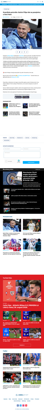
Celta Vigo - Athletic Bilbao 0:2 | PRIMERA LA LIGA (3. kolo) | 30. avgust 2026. (21, 306)
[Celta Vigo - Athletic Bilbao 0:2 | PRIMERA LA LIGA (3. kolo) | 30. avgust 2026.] (22, 291)
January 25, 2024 (15, 77)
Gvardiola (30, 66)
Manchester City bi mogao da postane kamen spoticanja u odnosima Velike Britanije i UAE (30, 176)
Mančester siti (20, 137)
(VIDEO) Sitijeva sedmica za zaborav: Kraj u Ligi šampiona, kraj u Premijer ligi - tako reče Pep (15, 105)
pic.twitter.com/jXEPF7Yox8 (23, 75)
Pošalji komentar (31, 162)
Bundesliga (25, 230)
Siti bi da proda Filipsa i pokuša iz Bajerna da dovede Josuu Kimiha (31, 234)
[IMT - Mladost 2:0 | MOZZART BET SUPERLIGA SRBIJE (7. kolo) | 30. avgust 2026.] (12, 316)
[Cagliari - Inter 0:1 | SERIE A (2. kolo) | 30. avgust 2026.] (32, 333)
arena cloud (14, 399)
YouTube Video (7, 278)
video (10, 399)
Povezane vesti (7, 101)
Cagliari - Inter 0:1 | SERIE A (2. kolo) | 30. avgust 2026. (31, 340)
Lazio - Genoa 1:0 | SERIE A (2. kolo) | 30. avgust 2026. (31, 323)
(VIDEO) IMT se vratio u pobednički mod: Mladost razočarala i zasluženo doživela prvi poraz (11, 387)
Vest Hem (27, 137)
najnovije (5, 399)
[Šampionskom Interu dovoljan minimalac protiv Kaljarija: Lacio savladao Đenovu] (32, 378)
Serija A (24, 383)
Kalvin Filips (12, 137)
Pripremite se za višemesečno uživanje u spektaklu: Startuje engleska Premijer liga (12, 253)
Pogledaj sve (38, 169)
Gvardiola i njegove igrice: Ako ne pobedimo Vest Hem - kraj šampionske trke (35, 105)
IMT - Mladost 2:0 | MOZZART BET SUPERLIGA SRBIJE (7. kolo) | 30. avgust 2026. (11, 324)
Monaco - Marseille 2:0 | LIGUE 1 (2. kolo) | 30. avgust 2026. (11, 340)
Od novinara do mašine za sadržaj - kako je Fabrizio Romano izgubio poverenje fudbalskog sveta (24, 203)
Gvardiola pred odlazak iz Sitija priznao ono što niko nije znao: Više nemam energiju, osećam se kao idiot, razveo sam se (31, 254)
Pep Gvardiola (6, 140)
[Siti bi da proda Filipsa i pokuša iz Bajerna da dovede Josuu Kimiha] (32, 225)
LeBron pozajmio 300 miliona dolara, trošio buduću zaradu (24, 195)
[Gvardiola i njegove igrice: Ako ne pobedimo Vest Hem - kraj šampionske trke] (25, 105)
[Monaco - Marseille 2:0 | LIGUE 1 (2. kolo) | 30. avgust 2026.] (12, 333)
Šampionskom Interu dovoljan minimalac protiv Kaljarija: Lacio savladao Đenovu (32, 386)
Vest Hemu (21, 55)
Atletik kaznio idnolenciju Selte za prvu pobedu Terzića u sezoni (26, 4)
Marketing (24, 400)
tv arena (17, 409)
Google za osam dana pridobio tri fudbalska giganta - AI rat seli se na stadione (25, 209)
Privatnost (37, 399)
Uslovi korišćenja (17, 400)
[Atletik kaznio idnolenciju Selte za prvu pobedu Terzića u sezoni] (12, 359)
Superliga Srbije (6, 383)
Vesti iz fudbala (26, 365)
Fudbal (5, 351)
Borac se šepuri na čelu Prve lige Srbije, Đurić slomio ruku (31, 368)
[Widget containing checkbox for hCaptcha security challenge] (13, 161)
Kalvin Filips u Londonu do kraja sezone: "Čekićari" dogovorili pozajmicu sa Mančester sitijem (11, 234)
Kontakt (28, 400)
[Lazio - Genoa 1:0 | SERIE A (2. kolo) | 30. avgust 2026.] (32, 316)
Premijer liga (6, 9)
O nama (32, 399)
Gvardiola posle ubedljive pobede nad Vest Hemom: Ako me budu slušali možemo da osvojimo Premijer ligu (15, 113)
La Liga (4, 365)
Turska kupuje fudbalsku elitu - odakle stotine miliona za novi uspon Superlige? (25, 190)
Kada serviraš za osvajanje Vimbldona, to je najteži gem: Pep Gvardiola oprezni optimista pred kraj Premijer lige (35, 113)
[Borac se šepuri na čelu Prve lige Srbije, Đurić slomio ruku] (32, 359)
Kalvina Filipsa (10, 55)
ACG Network (26, 399)
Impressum (20, 399)
